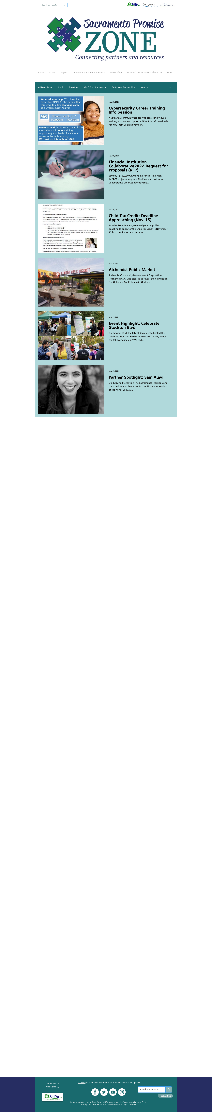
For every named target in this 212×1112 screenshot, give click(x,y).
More (143, 87)
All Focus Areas (45, 87)
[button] (170, 87)
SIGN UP (82, 1083)
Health (60, 87)
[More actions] (168, 102)
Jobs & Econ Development (95, 87)
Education (73, 87)
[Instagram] (122, 1092)
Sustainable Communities (123, 87)
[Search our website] (168, 1089)
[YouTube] (113, 1092)
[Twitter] (104, 1092)
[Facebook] (95, 1092)
